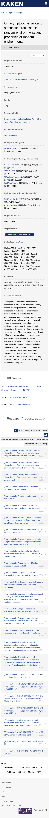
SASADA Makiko (11, 183)
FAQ (3, 792)
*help (21, 242)
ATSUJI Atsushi (10, 205)
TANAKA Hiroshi (11, 199)
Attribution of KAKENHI (11, 805)
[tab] (26, 418)
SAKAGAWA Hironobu (13, 165)
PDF (27, 390)
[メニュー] (46, 3)
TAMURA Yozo (10, 148)
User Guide (6, 787)
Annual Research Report (19, 386)
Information (6, 782)
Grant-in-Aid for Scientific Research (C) (21, 79)
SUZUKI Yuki (9, 171)
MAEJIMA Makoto (11, 177)
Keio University (10, 135)
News (4, 796)
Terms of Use (7, 801)
